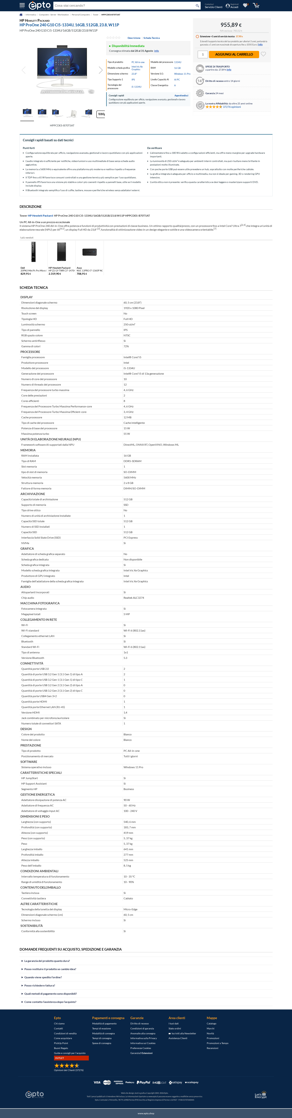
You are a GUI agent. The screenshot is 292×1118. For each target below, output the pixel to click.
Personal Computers (81, 14)
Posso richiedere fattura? (39, 985)
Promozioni (213, 1038)
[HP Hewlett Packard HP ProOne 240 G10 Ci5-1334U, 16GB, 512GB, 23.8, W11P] (62, 70)
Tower (96, 14)
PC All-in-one (138, 62)
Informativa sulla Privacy (143, 1038)
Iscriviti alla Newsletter (183, 1033)
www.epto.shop (146, 1113)
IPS (133, 79)
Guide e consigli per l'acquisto (70, 1053)
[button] (101, 70)
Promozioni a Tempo (217, 1043)
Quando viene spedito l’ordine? (43, 977)
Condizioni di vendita (65, 1033)
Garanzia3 (141, 1053)
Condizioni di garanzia (142, 1028)
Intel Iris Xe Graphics (137, 68)
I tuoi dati (174, 1023)
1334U (177, 62)
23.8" (134, 73)
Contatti (58, 1028)
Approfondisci (181, 95)
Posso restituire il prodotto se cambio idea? (50, 969)
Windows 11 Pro (182, 73)
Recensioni (212, 1048)
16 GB (177, 68)
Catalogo (211, 1023)
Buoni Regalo (61, 1048)
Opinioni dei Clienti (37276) (69, 1070)
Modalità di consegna (103, 1033)
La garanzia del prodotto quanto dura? (47, 960)
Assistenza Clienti (178, 1038)
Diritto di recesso (139, 1023)
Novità (210, 1033)
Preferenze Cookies (140, 1048)
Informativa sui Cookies (142, 1043)
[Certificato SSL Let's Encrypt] (260, 1094)
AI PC (177, 79)
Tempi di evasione (101, 1028)
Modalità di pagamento (104, 1023)
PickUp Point (61, 1043)
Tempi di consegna (101, 1038)
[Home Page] (21, 16)
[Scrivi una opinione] (113, 37)
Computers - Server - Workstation (54, 14)
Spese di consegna (101, 1043)
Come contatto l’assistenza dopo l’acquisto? (50, 1001)
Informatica (31, 14)
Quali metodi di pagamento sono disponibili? (50, 993)
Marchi (210, 1028)
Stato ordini (175, 1028)
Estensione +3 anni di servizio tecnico (217, 36)
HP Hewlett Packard (40, 215)
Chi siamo (59, 1023)
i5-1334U (136, 86)
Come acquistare (63, 1038)
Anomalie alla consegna (142, 1033)
